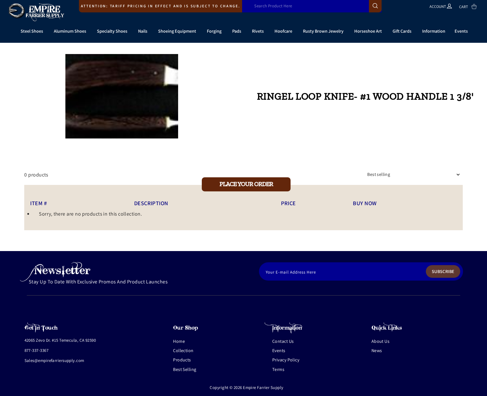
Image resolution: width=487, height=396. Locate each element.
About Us (380, 341)
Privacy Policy (285, 360)
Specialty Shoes (112, 31)
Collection (183, 351)
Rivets (258, 31)
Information (433, 31)
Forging (214, 31)
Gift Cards (402, 31)
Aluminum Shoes (70, 31)
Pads (236, 31)
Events (461, 31)
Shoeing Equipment (177, 31)
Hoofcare (283, 31)
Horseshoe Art (368, 31)
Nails (142, 31)
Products (182, 360)
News (376, 351)
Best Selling (184, 369)
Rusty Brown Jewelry (323, 31)
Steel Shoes (32, 31)
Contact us (283, 341)
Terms (278, 369)
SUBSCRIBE (443, 271)
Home (179, 341)
